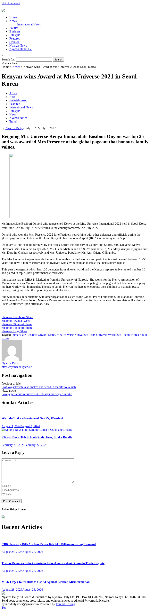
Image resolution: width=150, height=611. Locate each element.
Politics (13, 28)
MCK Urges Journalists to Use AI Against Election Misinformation (46, 582)
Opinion (14, 42)
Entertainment (18, 100)
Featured (14, 103)
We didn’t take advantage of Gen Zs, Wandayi (32, 418)
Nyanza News (18, 45)
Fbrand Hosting (65, 604)
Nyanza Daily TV (20, 49)
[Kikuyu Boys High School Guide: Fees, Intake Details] (37, 429)
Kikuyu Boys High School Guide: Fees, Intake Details (37, 437)
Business (14, 31)
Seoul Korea (131, 334)
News (13, 21)
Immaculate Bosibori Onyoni (29, 334)
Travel (13, 121)
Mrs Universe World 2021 (106, 334)
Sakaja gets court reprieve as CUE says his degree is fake (37, 394)
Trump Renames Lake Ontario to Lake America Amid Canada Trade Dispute (53, 563)
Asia (12, 96)
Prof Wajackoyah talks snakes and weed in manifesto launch (39, 387)
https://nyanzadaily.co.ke (17, 367)
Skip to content (11, 3)
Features (14, 38)
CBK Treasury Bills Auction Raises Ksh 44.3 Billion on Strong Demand (49, 544)
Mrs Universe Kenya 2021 (73, 334)
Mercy (52, 334)
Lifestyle (14, 35)
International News (29, 24)
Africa (16, 66)
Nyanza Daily (14, 128)
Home (13, 17)
